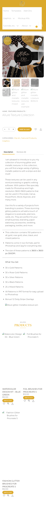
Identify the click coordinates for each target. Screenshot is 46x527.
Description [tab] (8, 152)
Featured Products (16, 111)
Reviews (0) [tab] (21, 152)
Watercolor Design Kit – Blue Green (11, 392)
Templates (16, 11)
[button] (40, 39)
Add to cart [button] (8, 400)
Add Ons (28, 11)
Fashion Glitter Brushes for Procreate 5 (11, 484)
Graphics (7, 18)
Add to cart (25, 129)
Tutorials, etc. (9, 26)
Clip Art (17, 138)
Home (6, 11)
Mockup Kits (23, 18)
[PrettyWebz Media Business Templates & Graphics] (22, 3)
